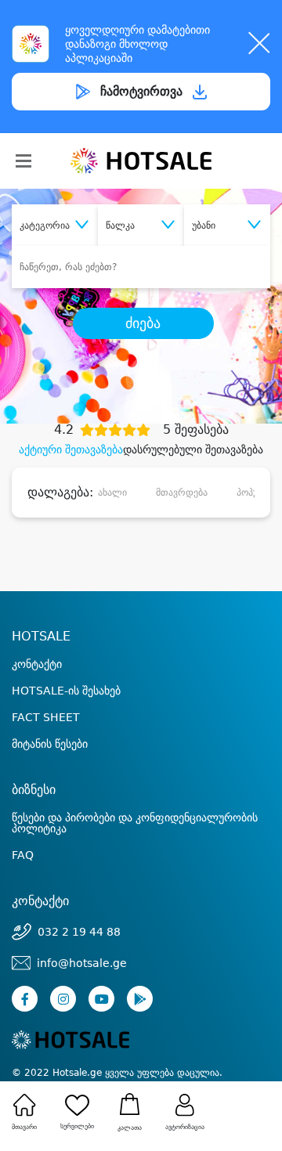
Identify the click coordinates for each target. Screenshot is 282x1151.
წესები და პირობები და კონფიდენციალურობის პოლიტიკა (135, 823)
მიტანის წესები (50, 744)
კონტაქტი (37, 663)
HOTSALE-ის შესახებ (66, 690)
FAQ (23, 855)
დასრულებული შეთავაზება (193, 449)
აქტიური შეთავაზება (71, 449)
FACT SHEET (46, 717)
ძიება (143, 323)
